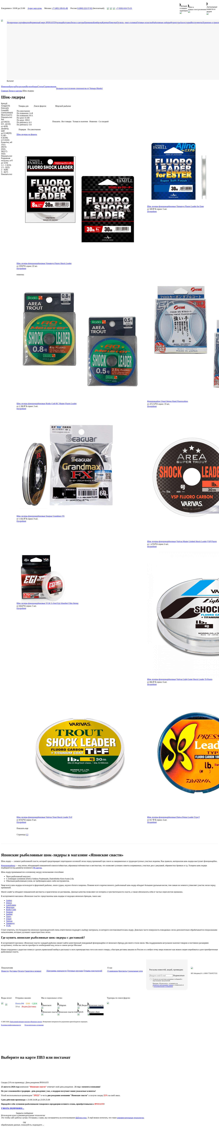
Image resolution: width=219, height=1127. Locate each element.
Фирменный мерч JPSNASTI (42, 22)
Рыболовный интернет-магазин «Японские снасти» (26, 1022)
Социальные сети (135, 971)
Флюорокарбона (8, 865)
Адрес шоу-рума (35, 8)
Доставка (13, 971)
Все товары (66, 121)
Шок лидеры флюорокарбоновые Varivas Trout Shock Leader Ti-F (44, 817)
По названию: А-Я (25, 113)
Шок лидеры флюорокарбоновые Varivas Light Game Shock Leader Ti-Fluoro (179, 679)
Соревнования (50, 86)
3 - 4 (4, 172)
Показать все (6, 117)
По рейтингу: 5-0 (24, 125)
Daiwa (5, 108)
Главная (4, 91)
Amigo (5, 106)
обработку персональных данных (163, 985)
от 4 (4, 126)
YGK (8, 925)
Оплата (21, 971)
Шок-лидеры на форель (27, 134)
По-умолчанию (23, 111)
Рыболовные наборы (161, 22)
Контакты (122, 971)
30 (4, 151)
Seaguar (9, 912)
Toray (8, 916)
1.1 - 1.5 (6, 165)
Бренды (12, 86)
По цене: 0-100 (23, 118)
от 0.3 (5, 140)
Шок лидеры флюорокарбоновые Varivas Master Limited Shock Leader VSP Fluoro (182, 541)
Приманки (88, 22)
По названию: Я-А (25, 115)
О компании (112, 971)
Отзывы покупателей (93, 971)
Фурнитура (175, 22)
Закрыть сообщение (24, 1113)
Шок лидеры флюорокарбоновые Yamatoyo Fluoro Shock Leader (44, 263)
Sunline (9, 914)
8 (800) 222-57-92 (84, 8)
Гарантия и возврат (33, 971)
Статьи (41, 86)
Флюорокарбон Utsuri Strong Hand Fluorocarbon (167, 401)
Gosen (4, 110)
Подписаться (178, 975)
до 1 (4, 163)
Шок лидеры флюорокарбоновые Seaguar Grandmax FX (41, 516)
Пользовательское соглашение (34, 1025)
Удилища (59, 22)
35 (3, 154)
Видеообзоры (32, 86)
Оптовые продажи (75, 971)
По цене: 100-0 (23, 120)
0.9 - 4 (5, 124)
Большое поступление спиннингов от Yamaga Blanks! (79, 88)
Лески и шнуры (77, 22)
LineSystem (7, 113)
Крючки (105, 22)
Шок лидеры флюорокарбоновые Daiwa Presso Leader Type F (173, 817)
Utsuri (8, 919)
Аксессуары (185, 22)
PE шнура (37, 868)
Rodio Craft (11, 910)
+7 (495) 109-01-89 (60, 8)
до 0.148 (6, 133)
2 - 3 (4, 170)
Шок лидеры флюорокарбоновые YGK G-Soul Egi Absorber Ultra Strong (47, 603)
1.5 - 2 (5, 167)
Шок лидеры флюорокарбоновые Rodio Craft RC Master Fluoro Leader (47, 403)
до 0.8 (5, 122)
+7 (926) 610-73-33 (124, 8)
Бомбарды (97, 22)
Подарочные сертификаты (18, 22)
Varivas (9, 921)
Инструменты (196, 22)
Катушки (67, 22)
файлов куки (81, 1118)
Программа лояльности (57, 971)
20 (3, 147)
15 (3, 144)
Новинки (5, 86)
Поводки (113, 22)
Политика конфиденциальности (11, 1025)
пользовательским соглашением (163, 986)
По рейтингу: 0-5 (24, 122)
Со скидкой (104, 121)
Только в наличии (80, 121)
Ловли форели (40, 106)
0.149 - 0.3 (4, 136)
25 (3, 149)
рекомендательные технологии (130, 1118)
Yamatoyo (10, 923)
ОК (24, 1122)
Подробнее (21, 268)
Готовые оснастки (144, 22)
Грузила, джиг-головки (127, 22)
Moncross (6, 115)
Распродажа (21, 86)
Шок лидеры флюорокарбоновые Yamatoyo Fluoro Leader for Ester (175, 206)
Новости (5, 971)
